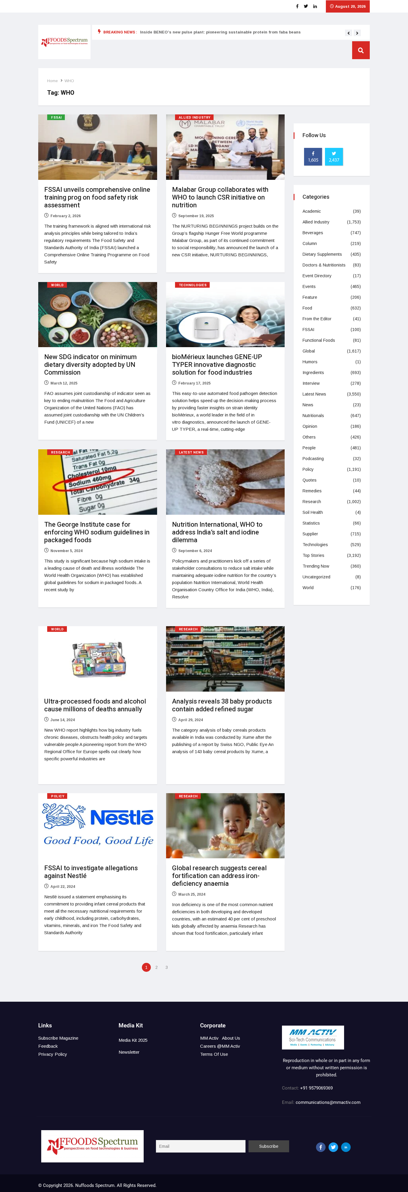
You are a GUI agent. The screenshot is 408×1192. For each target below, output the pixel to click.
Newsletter (129, 1052)
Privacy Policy (52, 1054)
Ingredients (313, 372)
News (308, 404)
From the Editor (317, 318)
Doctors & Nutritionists (324, 265)
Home (52, 81)
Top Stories (313, 555)
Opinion (310, 426)
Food (307, 308)
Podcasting (313, 458)
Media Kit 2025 (133, 1040)
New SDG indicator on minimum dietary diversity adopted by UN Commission (90, 364)
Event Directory (317, 275)
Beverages (313, 232)
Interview (311, 383)
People (309, 447)
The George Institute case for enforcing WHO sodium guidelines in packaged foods (97, 532)
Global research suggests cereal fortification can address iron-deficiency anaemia (219, 875)
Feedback (48, 1046)
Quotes (310, 480)
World (57, 285)
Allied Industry (195, 117)
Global (309, 351)
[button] (348, 33)
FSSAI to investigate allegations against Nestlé (91, 872)
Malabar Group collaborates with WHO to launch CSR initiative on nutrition (220, 197)
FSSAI (56, 117)
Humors (310, 361)
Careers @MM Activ (220, 1046)
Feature (310, 297)
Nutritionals (313, 415)
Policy (57, 796)
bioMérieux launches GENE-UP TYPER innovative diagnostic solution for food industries (217, 364)
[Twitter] (333, 1147)
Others (309, 437)
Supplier (310, 533)
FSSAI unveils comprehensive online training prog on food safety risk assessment (97, 197)
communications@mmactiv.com (328, 1102)
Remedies (312, 490)
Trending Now (316, 566)
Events (309, 286)
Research (60, 452)
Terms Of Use (214, 1054)
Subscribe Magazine (58, 1038)
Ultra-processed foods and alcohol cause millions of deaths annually (95, 705)
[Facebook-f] (321, 1147)
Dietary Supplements (322, 254)
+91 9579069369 (316, 1088)
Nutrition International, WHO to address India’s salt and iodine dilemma (217, 532)
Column (310, 243)
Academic (312, 211)
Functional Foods (319, 340)
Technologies (193, 285)
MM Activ (209, 1038)
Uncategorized (316, 576)
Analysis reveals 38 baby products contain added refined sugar (222, 705)
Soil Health (313, 512)
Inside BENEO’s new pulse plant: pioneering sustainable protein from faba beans (220, 32)
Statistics (311, 523)
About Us (231, 1038)
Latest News (191, 452)
